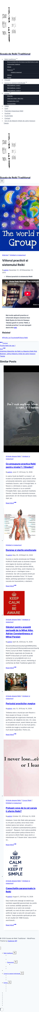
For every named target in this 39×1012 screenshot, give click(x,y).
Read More (11, 503)
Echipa (6, 982)
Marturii (9, 77)
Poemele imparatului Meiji (14, 111)
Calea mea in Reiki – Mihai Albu (15, 98)
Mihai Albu (10, 96)
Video (7, 106)
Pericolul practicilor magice (20, 703)
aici (15, 328)
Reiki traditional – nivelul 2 (13, 88)
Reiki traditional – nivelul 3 (14, 90)
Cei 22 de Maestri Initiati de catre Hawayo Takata (19, 122)
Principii (7, 80)
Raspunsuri (10, 962)
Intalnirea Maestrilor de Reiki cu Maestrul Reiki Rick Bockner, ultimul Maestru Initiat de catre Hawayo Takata (18, 352)
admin (6, 270)
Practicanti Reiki (11, 103)
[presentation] (21, 409)
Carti (6, 108)
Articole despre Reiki (13, 456)
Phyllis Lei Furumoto (10, 338)
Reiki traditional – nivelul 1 (13, 85)
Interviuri (9, 75)
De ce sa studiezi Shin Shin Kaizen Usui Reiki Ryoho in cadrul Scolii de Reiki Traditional (22, 63)
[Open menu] (2, 181)
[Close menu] (0, 948)
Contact (7, 118)
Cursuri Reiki (26, 800)
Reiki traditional (8, 953)
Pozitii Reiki (9, 116)
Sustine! (7, 113)
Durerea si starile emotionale (21, 550)
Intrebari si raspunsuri (16, 72)
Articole (9, 67)
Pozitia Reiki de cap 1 (7, 344)
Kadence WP (12, 941)
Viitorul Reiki (23, 338)
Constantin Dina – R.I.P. (13, 101)
